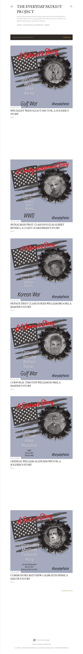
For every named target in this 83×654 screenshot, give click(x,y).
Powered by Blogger (43, 640)
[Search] (71, 6)
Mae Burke (47, 644)
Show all (67, 37)
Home (19, 25)
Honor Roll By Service (33, 25)
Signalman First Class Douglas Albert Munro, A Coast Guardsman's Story (37, 226)
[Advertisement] (41, 139)
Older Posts (67, 591)
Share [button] (12, 117)
